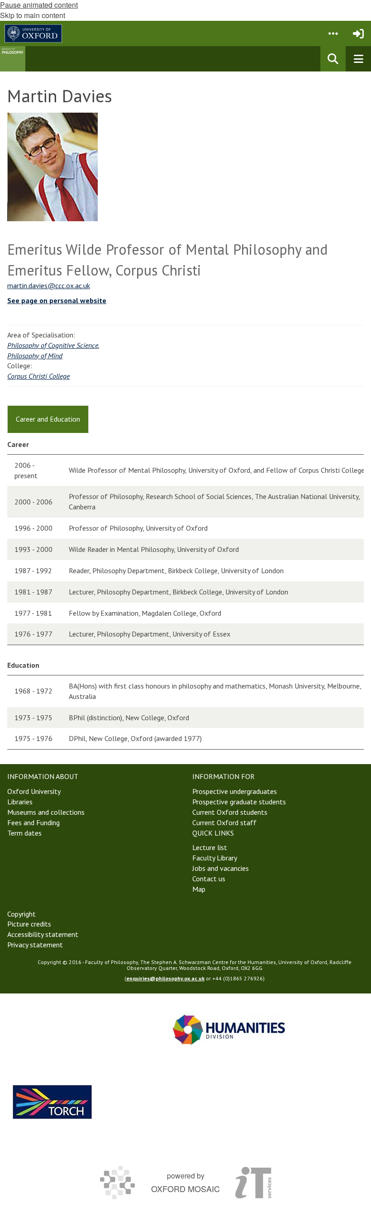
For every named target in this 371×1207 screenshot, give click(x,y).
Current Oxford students (229, 812)
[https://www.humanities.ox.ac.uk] (229, 1029)
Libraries (20, 801)
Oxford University (34, 791)
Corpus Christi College (38, 375)
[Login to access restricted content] (358, 33)
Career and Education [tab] (48, 418)
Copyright (21, 913)
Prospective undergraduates (234, 791)
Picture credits (29, 923)
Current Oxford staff (224, 822)
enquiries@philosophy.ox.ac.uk (165, 978)
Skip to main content (32, 15)
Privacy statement (35, 944)
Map (198, 888)
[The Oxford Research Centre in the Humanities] (52, 1102)
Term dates (24, 832)
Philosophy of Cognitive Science (52, 345)
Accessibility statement (42, 934)
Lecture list (209, 847)
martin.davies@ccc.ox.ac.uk (48, 285)
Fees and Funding (33, 822)
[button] (333, 33)
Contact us (208, 878)
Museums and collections (46, 812)
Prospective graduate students (239, 801)
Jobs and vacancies (220, 868)
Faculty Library (214, 857)
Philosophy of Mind (34, 355)
